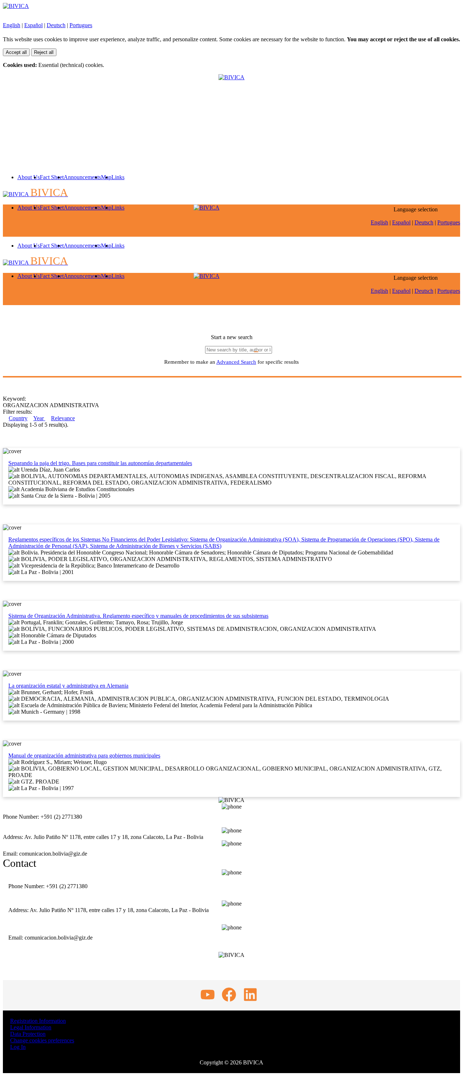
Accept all (16, 52)
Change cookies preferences (42, 1040)
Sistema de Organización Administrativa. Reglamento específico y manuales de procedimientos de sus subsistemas (138, 616)
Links (117, 177)
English (11, 25)
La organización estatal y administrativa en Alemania (68, 686)
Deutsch (56, 25)
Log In (18, 1047)
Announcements (82, 177)
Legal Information (30, 1027)
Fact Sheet (52, 177)
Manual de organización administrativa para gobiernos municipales (84, 755)
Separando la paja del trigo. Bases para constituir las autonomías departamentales (100, 463)
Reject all (44, 52)
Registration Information (38, 1021)
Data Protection (28, 1034)
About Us (28, 177)
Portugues (80, 25)
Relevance (63, 418)
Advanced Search (236, 362)
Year (39, 418)
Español (33, 25)
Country (18, 418)
